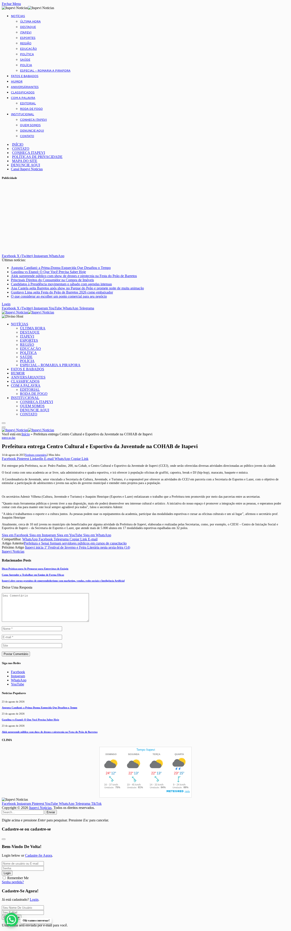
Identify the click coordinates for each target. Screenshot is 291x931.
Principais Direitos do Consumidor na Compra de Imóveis (52, 280)
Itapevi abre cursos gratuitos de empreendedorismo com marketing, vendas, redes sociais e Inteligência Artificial (63, 580)
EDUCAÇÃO (28, 49)
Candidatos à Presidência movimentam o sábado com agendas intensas (61, 284)
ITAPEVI (25, 32)
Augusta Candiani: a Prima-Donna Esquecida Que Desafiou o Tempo (61, 268)
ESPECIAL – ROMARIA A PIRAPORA (45, 70)
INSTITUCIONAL (22, 114)
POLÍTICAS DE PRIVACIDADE (37, 157)
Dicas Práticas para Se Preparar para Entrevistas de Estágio (35, 568)
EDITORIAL (28, 103)
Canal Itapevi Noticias (27, 169)
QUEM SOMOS (30, 125)
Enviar (51, 812)
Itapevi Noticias (13, 551)
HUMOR (17, 81)
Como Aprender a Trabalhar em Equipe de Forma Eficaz (33, 574)
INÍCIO (17, 144)
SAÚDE (25, 60)
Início (26, 434)
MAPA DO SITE (24, 161)
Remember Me (18, 878)
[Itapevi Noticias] (28, 312)
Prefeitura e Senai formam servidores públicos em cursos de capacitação (75, 543)
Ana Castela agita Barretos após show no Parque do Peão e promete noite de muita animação (77, 288)
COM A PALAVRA (23, 98)
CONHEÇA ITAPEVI (33, 120)
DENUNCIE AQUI (32, 130)
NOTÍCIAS (18, 16)
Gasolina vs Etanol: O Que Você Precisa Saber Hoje (48, 272)
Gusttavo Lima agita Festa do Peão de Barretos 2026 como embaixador (62, 292)
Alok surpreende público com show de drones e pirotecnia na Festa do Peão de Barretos (74, 276)
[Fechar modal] (3, 839)
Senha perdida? (13, 882)
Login (7, 873)
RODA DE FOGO (31, 109)
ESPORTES (27, 38)
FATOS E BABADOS (24, 76)
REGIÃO (25, 43)
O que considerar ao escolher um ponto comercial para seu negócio (59, 296)
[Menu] (3, 423)
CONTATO (27, 136)
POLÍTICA (27, 54)
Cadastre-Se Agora (38, 855)
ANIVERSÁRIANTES (25, 87)
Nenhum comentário (36, 455)
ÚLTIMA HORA (30, 21)
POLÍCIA (26, 65)
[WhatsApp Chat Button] (11, 919)
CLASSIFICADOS (23, 92)
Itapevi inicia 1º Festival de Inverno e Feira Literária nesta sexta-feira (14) (77, 547)
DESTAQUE (28, 27)
